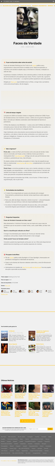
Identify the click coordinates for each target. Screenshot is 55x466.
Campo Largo (13, 448)
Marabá (15, 441)
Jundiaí (21, 441)
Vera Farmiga (21, 163)
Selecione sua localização (11, 5)
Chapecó (18, 446)
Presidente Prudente (30, 441)
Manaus (47, 439)
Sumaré (46, 450)
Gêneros (50, 5)
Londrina (40, 441)
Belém (50, 436)
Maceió (12, 446)
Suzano (33, 448)
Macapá (44, 443)
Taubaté (25, 446)
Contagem (30, 436)
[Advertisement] (27, 54)
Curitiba (37, 436)
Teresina (30, 443)
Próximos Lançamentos (39, 5)
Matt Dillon (29, 163)
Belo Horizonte (12, 436)
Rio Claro (28, 453)
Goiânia (16, 443)
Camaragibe (4, 448)
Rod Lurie (14, 82)
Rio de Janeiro (21, 436)
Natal (21, 439)
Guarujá (46, 448)
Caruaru (45, 453)
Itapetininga (25, 450)
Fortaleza (43, 436)
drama (34, 65)
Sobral (41, 446)
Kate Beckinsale (20, 156)
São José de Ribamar (24, 448)
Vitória (17, 450)
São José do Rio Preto (17, 453)
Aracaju (9, 441)
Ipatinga (40, 448)
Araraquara (48, 446)
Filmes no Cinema (12, 1)
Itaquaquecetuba (33, 446)
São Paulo (3, 436)
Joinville (12, 450)
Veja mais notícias (28, 421)
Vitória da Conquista (12, 439)
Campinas (37, 443)
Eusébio (3, 439)
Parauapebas (4, 446)
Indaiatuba (23, 443)
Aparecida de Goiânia (6, 443)
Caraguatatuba (36, 453)
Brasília (3, 441)
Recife (27, 439)
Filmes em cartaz (25, 5)
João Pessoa (4, 450)
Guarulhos (47, 441)
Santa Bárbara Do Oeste (37, 439)
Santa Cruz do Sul (5, 453)
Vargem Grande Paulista (36, 450)
